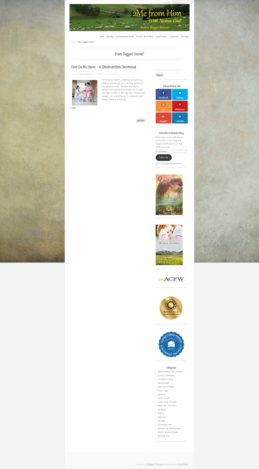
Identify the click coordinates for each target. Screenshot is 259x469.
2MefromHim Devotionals (170, 371)
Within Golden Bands (168, 432)
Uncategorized (165, 424)
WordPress (182, 464)
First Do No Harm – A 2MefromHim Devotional (103, 67)
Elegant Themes (155, 464)
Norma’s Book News (144, 36)
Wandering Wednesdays (169, 428)
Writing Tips (164, 436)
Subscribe (163, 157)
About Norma (161, 36)
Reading (162, 417)
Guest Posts (163, 398)
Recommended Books (125, 36)
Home (101, 36)
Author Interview (166, 375)
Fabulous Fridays (166, 387)
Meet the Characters (167, 405)
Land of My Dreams (167, 402)
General (161, 394)
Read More (140, 120)
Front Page (163, 390)
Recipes (161, 421)
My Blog (110, 36)
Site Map (184, 36)
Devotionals (163, 383)
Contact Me (174, 36)
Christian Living (165, 379)
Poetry (161, 413)
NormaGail (84, 74)
